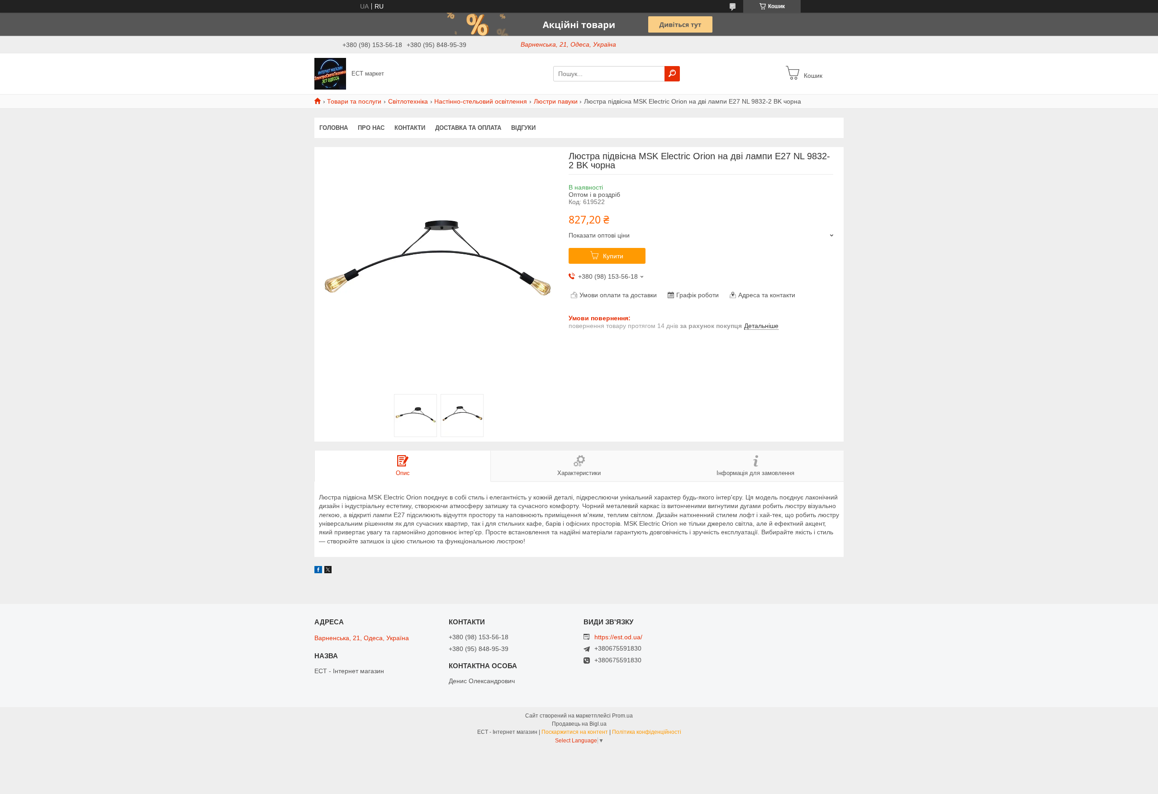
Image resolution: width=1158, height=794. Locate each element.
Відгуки (523, 127)
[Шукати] (672, 73)
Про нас (371, 127)
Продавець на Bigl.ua (579, 724)
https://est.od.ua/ (618, 637)
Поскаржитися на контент (574, 732)
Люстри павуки (556, 101)
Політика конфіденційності (646, 732)
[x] (328, 571)
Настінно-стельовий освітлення (480, 101)
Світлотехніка (408, 101)
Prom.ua (622, 716)
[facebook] (318, 571)
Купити (613, 256)
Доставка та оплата (468, 127)
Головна (333, 127)
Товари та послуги (354, 101)
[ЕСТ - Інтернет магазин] (330, 73)
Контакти (409, 127)
